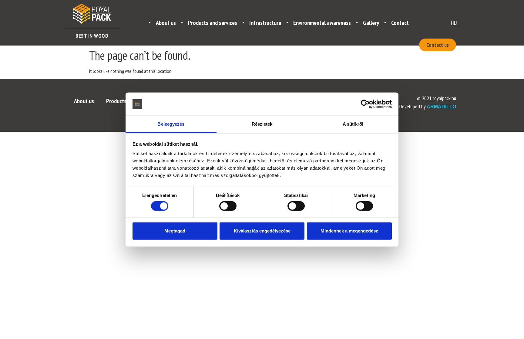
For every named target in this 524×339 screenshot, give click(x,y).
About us (166, 23)
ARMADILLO (441, 106)
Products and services (212, 23)
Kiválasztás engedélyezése (262, 230)
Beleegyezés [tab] (170, 124)
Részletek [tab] (262, 124)
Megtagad (174, 230)
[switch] (228, 205)
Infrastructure (265, 23)
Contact (400, 23)
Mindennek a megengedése (349, 230)
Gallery (371, 23)
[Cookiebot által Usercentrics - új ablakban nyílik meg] (365, 104)
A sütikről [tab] (353, 124)
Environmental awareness (322, 23)
